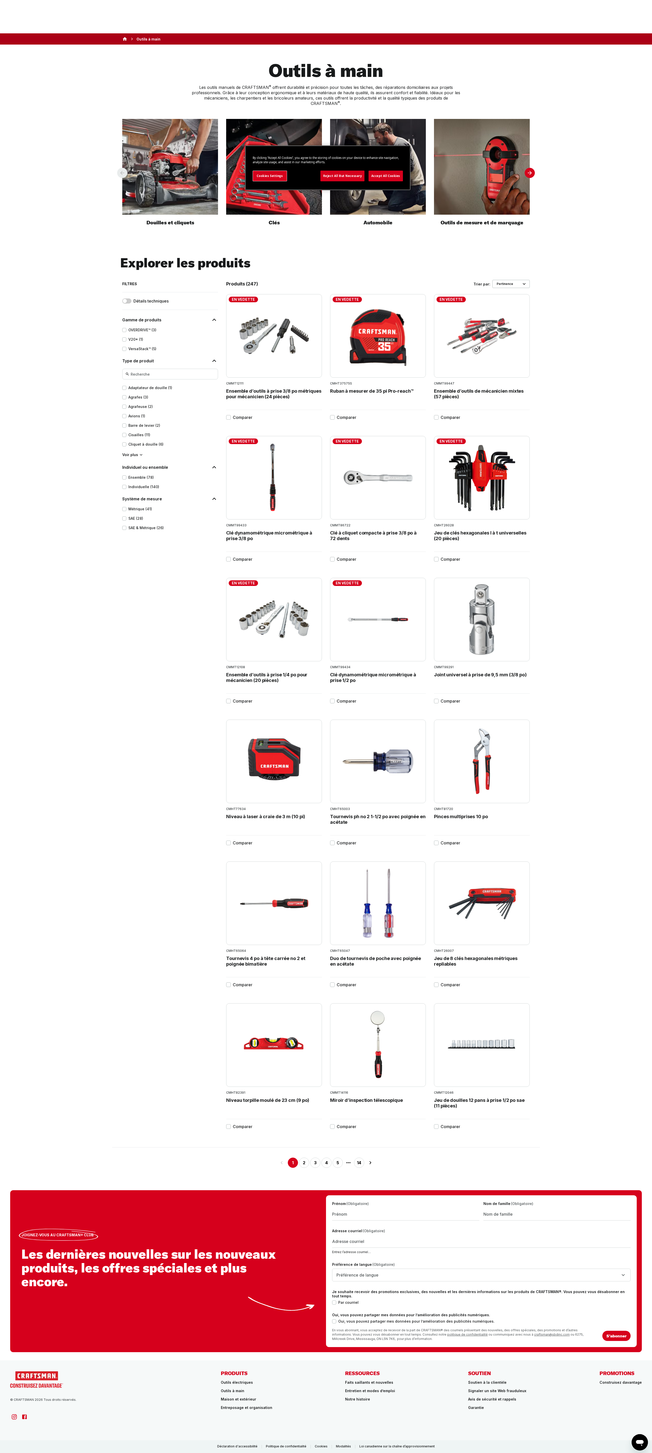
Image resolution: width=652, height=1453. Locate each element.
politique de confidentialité (467, 1334)
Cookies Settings (270, 176)
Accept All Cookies (385, 176)
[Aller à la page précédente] (282, 1163)
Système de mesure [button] (142, 498)
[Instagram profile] (14, 1417)
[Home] (124, 39)
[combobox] (481, 1275)
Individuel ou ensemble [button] (145, 467)
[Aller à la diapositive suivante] (530, 173)
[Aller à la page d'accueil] (36, 1379)
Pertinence (505, 284)
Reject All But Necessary (342, 176)
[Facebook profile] (24, 1417)
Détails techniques (151, 301)
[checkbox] (124, 330)
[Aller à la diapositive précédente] (122, 173)
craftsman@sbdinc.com (552, 1334)
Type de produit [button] (138, 360)
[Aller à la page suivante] (370, 1163)
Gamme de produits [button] (141, 319)
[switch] (126, 301)
